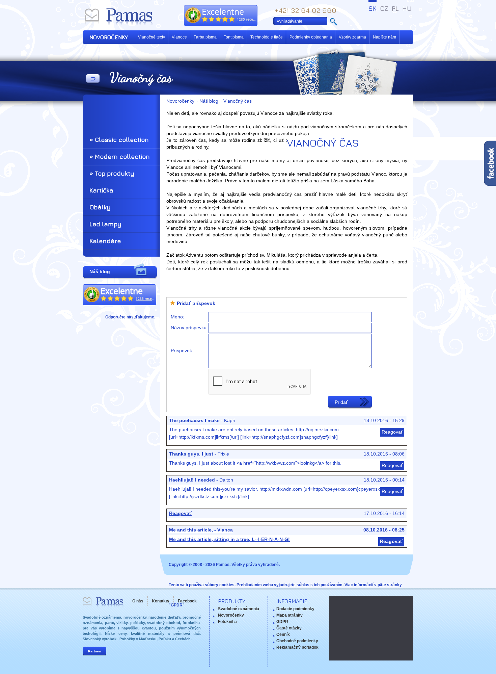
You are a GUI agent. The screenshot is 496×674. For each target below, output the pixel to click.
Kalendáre (105, 240)
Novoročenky (180, 101)
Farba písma (205, 37)
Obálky (100, 207)
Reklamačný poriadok (297, 647)
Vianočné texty (151, 37)
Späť (93, 79)
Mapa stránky (289, 615)
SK (372, 8)
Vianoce (179, 37)
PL (395, 8)
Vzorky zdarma (352, 37)
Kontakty (160, 601)
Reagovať (392, 432)
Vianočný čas (237, 101)
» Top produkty (111, 173)
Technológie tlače (266, 37)
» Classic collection (119, 139)
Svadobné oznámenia (238, 608)
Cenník (283, 634)
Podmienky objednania (311, 37)
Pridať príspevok (196, 303)
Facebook (187, 601)
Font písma (233, 37)
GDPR (282, 621)
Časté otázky (289, 628)
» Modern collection (119, 156)
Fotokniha (227, 621)
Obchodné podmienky (297, 641)
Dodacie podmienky (295, 608)
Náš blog (208, 101)
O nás (137, 601)
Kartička (101, 190)
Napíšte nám (384, 37)
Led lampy (105, 224)
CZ (384, 8)
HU (407, 8)
